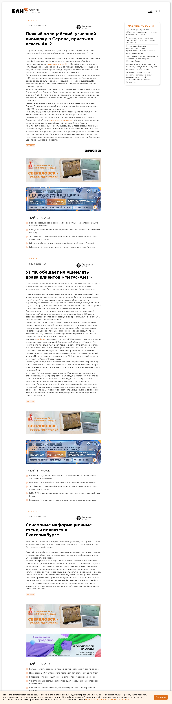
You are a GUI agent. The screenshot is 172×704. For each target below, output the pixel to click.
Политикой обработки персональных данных (107, 700)
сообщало (41, 339)
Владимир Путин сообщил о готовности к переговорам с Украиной (62, 482)
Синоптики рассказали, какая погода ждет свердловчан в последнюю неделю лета (63, 682)
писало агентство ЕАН (58, 64)
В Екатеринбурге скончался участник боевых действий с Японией (61, 243)
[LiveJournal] (99, 151)
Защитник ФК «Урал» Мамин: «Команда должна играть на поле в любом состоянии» (141, 32)
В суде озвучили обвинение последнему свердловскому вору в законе (64, 669)
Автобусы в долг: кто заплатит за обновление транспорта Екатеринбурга (142, 59)
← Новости (31, 20)
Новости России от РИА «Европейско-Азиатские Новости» (20, 11)
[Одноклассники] (89, 151)
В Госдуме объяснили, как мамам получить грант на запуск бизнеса (62, 247)
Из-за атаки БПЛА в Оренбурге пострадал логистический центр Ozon (63, 673)
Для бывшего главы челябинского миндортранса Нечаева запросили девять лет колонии (63, 238)
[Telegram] (92, 151)
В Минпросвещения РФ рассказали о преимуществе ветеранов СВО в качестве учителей (63, 224)
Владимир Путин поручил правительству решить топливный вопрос (62, 500)
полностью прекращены (61, 120)
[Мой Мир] (96, 151)
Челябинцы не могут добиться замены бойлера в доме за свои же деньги (141, 40)
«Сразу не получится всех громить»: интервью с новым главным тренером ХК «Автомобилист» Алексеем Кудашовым (139, 77)
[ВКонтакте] (86, 151)
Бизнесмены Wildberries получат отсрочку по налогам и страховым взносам (62, 689)
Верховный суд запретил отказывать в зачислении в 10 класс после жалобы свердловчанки (62, 477)
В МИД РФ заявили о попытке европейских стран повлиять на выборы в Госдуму (64, 231)
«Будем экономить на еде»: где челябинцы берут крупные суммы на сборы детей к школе (141, 67)
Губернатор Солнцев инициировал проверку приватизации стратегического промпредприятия (140, 49)
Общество (30, 145)
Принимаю (161, 697)
